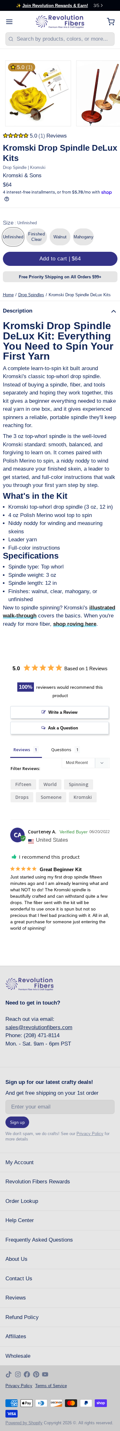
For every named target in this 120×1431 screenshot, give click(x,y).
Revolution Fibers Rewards (37, 1182)
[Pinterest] (36, 1374)
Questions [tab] (61, 749)
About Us (16, 1259)
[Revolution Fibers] (60, 22)
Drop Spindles (31, 294)
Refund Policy (22, 1317)
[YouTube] (45, 1374)
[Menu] (12, 21)
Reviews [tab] (21, 749)
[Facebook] (27, 1374)
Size (20, 223)
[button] (60, 259)
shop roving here (74, 624)
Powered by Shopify (24, 1422)
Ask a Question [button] (63, 728)
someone (51, 797)
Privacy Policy (89, 1133)
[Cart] (108, 21)
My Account (19, 1162)
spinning (78, 784)
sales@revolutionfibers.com (38, 1027)
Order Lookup (21, 1201)
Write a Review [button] (62, 712)
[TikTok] (8, 1374)
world (50, 784)
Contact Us (18, 1279)
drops (21, 797)
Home (8, 294)
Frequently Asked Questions (39, 1240)
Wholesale (17, 1356)
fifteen (23, 784)
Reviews (15, 1298)
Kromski (83, 797)
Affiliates (15, 1336)
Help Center (19, 1220)
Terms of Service (51, 1385)
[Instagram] (18, 1374)
